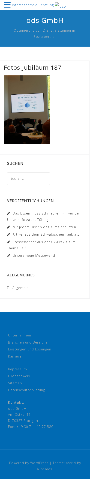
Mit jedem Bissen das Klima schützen (44, 227)
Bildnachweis (19, 376)
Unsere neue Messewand (34, 255)
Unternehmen (19, 335)
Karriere (14, 356)
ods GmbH (45, 20)
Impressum (17, 369)
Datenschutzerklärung (26, 390)
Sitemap (15, 383)
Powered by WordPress (28, 463)
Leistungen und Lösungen (29, 349)
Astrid (71, 463)
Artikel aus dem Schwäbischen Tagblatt (46, 234)
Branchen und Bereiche (28, 342)
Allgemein (20, 288)
